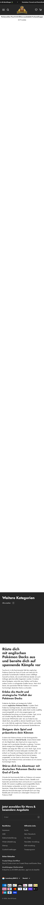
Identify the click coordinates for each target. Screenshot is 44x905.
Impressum (5, 830)
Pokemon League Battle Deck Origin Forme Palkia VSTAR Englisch (29, 86)
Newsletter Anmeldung (31, 842)
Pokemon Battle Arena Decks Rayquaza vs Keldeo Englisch (9, 156)
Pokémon (4, 17)
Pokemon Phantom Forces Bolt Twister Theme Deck (28, 297)
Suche (26, 830)
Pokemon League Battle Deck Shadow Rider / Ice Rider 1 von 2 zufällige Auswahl (11, 49)
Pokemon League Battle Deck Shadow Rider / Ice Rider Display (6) (31, 48)
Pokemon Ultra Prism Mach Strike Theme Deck (26, 368)
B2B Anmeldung (29, 845)
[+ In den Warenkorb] (19, 40)
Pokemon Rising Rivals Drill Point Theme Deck (7, 510)
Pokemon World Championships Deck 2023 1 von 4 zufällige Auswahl (10, 581)
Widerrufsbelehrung (9, 842)
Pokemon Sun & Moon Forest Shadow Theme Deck (7, 439)
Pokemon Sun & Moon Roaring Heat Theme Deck (27, 439)
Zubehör (29, 17)
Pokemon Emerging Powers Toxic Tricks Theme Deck (28, 226)
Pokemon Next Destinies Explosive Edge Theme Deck (7, 262)
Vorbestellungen (37, 17)
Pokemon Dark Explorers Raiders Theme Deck (7, 191)
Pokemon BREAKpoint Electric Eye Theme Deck (26, 333)
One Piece (11, 17)
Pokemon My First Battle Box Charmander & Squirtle (31, 121)
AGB (3, 834)
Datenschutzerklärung (9, 838)
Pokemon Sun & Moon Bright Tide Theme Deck (6, 475)
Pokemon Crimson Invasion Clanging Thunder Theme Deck (29, 404)
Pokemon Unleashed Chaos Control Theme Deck (27, 510)
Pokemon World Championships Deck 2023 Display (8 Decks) (31, 560)
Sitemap (5, 845)
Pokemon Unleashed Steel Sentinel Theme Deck (7, 545)
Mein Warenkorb (29, 834)
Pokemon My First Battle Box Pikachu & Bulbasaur (10, 121)
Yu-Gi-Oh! (17, 17)
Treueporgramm (29, 849)
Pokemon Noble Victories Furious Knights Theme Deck (28, 156)
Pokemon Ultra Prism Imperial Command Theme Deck (9, 368)
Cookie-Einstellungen (9, 849)
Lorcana (23, 17)
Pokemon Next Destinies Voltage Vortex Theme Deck (27, 262)
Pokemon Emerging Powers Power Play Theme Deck (8, 226)
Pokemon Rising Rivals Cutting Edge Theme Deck (27, 475)
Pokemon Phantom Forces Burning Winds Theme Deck (8, 297)
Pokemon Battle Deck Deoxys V (6, 83)
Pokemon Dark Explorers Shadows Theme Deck (28, 191)
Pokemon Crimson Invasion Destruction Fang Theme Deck (8, 404)
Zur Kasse (27, 838)
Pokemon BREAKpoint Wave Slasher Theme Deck (7, 333)
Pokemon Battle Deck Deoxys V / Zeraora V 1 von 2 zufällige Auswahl (31, 545)
